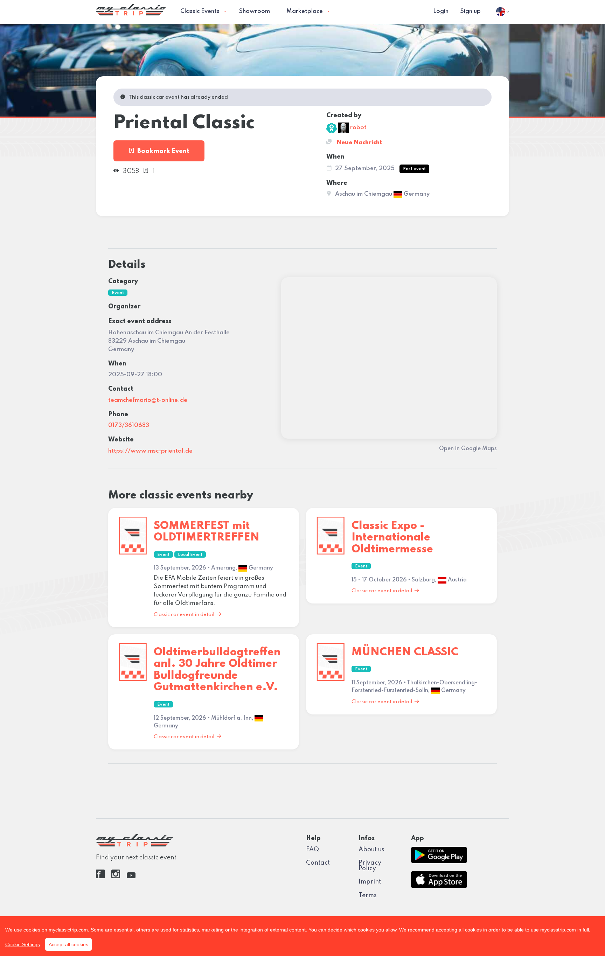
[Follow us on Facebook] (100, 876)
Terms (368, 895)
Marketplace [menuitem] (304, 11)
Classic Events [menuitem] (200, 11)
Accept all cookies (68, 944)
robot (358, 128)
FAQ (312, 849)
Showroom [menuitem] (254, 11)
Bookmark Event (163, 151)
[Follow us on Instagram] (115, 876)
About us (371, 849)
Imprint (370, 882)
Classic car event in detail (184, 614)
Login (440, 11)
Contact (318, 863)
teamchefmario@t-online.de (147, 400)
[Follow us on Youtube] (131, 876)
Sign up (470, 11)
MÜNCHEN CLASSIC (405, 652)
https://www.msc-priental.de (150, 451)
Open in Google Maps (468, 449)
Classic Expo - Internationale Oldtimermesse (392, 538)
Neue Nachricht (358, 143)
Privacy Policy (370, 866)
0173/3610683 (128, 425)
